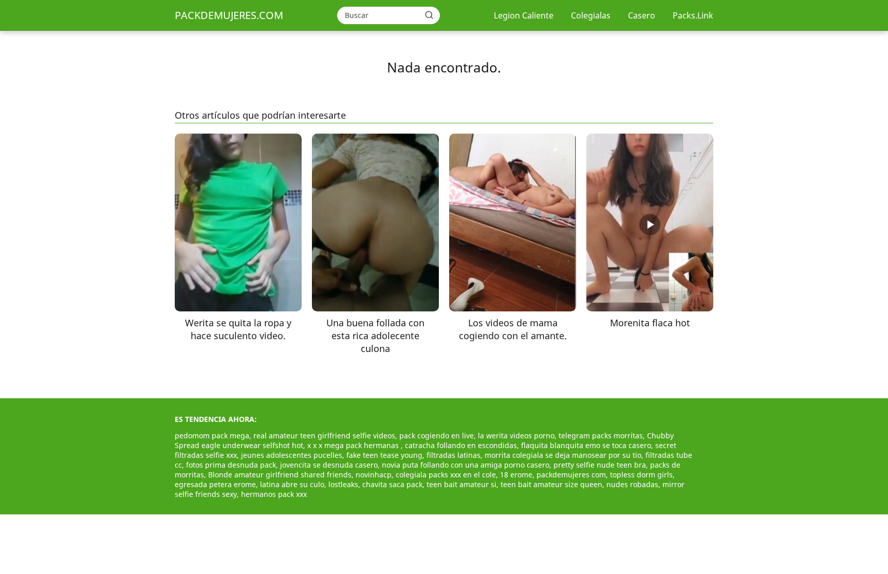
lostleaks (343, 484)
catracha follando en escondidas (461, 445)
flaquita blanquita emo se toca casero (586, 445)
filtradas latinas (453, 455)
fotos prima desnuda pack (231, 465)
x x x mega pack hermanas (354, 445)
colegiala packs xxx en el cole (446, 474)
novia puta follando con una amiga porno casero (465, 465)
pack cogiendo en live (436, 435)
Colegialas (590, 15)
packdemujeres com (571, 474)
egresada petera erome (215, 484)
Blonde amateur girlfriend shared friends (279, 474)
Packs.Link (693, 15)
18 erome (516, 474)
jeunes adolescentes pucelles (291, 455)
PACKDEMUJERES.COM (229, 15)
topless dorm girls (641, 474)
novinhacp (374, 474)
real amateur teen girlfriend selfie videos (324, 435)
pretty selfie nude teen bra (599, 465)
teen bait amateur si (461, 484)
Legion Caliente (523, 15)
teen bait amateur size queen (551, 484)
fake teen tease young (384, 455)
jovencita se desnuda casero (329, 465)
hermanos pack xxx (274, 494)
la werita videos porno (516, 435)
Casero (641, 15)
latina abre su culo (292, 484)
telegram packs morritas (601, 435)
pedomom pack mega (212, 435)
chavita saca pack (392, 484)
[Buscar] (429, 15)
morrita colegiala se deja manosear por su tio (563, 455)
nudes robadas (632, 484)
